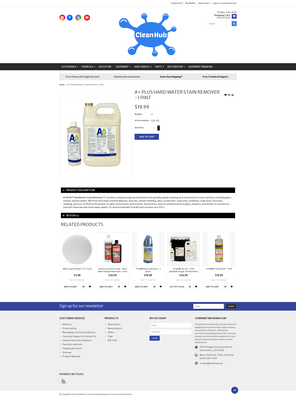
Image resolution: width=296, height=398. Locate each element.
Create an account (228, 3)
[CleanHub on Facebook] (70, 17)
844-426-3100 (228, 12)
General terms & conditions (77, 340)
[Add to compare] (229, 95)
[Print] (232, 95)
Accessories (69, 66)
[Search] (234, 23)
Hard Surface (142, 66)
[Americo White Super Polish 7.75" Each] (77, 249)
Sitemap (66, 352)
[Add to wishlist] (225, 95)
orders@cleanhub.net (211, 363)
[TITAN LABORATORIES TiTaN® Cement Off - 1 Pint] (219, 249)
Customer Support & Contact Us (79, 336)
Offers (111, 332)
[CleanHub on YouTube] (87, 17)
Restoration (175, 66)
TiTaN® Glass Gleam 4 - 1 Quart (148, 270)
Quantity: (139, 127)
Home (62, 85)
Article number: (142, 120)
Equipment (122, 66)
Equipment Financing (200, 66)
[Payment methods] (63, 381)
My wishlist (190, 3)
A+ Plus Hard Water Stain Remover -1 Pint (85, 85)
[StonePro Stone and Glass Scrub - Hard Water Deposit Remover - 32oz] (113, 249)
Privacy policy (69, 328)
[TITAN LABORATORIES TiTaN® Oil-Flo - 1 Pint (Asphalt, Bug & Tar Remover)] (183, 249)
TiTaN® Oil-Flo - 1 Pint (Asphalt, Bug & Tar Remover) (183, 270)
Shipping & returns (72, 348)
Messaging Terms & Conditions (78, 332)
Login (215, 3)
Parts (158, 66)
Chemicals (87, 66)
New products (115, 328)
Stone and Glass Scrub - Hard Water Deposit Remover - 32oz (112, 270)
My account (204, 3)
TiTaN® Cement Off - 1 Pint (219, 269)
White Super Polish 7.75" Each (77, 269)
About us (67, 324)
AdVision (128, 394)
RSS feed (112, 340)
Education (105, 66)
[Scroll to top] (234, 390)
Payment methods (72, 344)
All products (114, 324)
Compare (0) (176, 3)
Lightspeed (105, 394)
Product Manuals (71, 356)
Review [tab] (72, 215)
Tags (110, 336)
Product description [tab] (80, 190)
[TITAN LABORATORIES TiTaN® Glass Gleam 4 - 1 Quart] (148, 249)
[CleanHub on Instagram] (62, 17)
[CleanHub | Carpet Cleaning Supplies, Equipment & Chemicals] (148, 34)
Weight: (138, 114)
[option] (77, 262)
